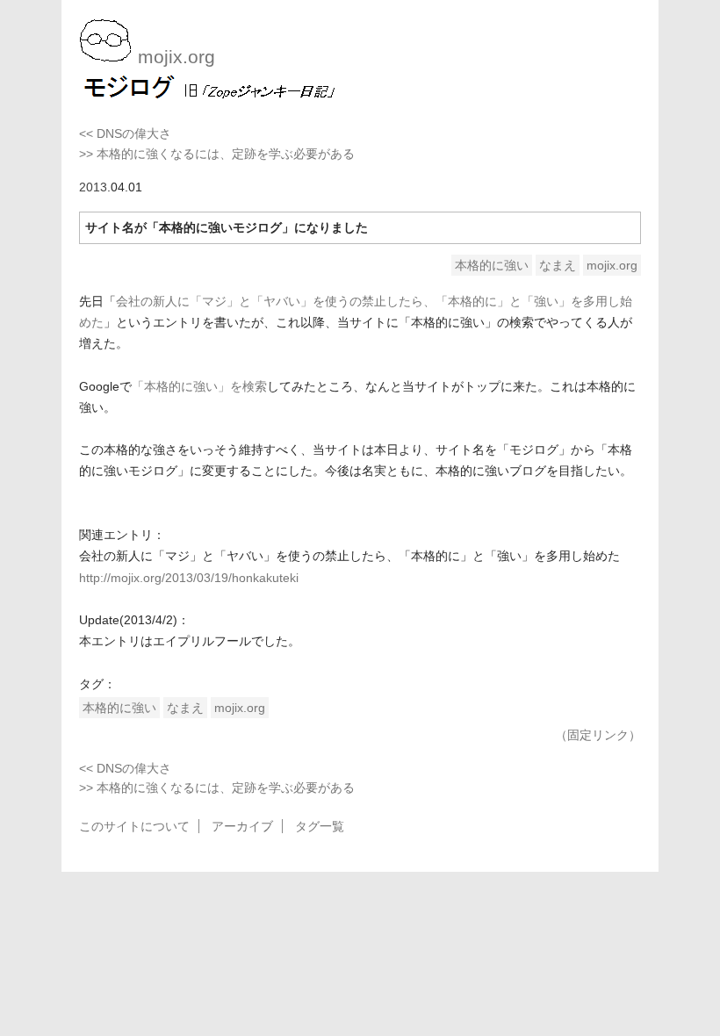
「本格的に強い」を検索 (199, 386)
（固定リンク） (598, 735)
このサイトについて (134, 826)
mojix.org (612, 265)
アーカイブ (242, 826)
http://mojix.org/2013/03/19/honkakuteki (189, 578)
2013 (93, 187)
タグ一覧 (319, 826)
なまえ (557, 265)
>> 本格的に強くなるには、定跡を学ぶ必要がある (217, 154)
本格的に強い (492, 265)
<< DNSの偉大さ (125, 133)
